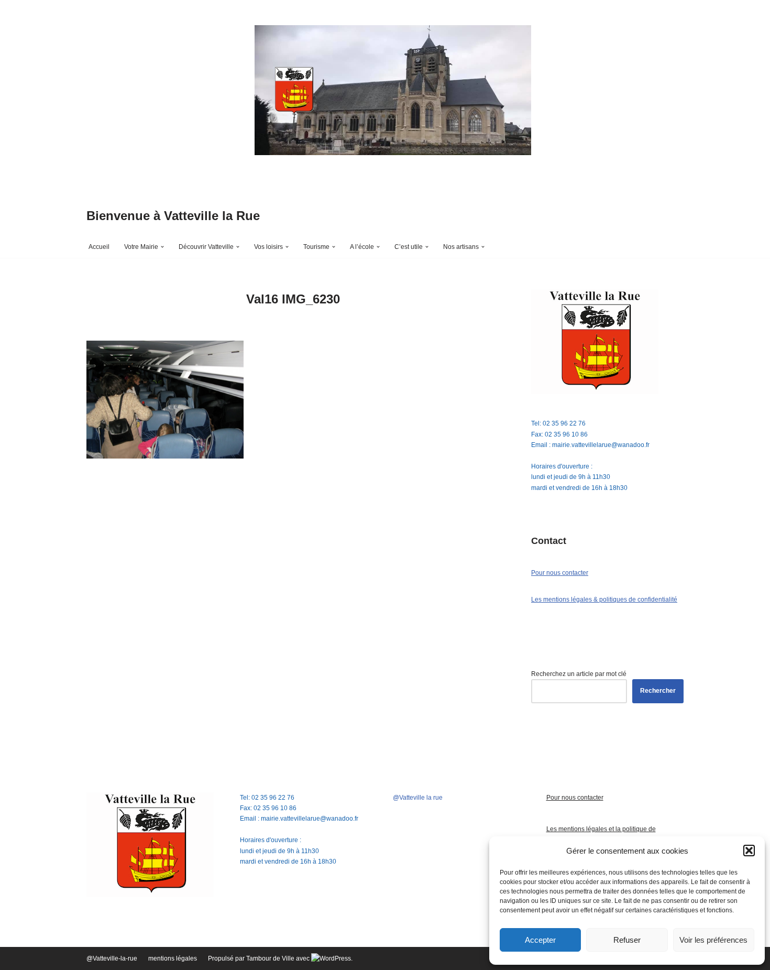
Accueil (99, 246)
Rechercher (658, 690)
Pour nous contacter (559, 572)
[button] (749, 850)
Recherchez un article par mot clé (578, 674)
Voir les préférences (713, 939)
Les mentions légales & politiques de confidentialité (604, 599)
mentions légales (172, 958)
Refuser (627, 939)
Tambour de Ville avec (278, 958)
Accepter (540, 939)
